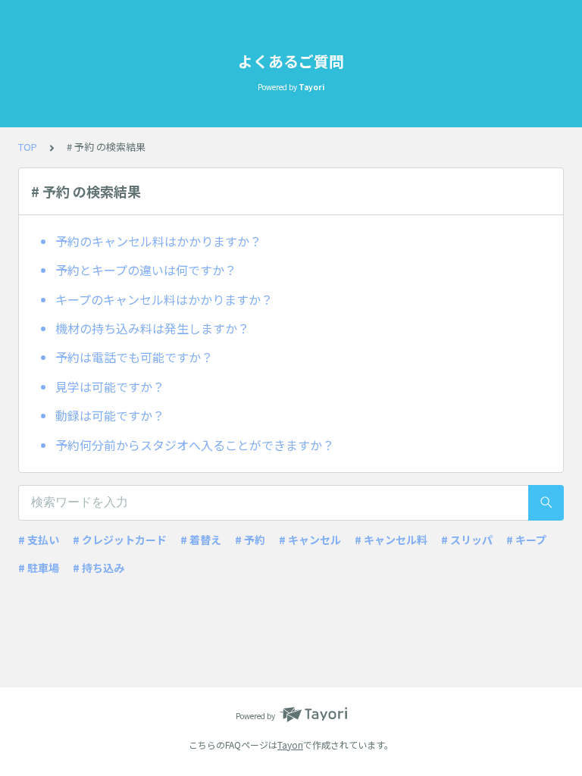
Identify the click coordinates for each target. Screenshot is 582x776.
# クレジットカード (120, 539)
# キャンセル (310, 539)
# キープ (526, 539)
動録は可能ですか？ (109, 415)
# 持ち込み (98, 567)
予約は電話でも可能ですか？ (134, 357)
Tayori (290, 744)
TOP (27, 146)
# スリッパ (467, 539)
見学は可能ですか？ (109, 386)
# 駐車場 (38, 567)
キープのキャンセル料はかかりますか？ (164, 299)
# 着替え (200, 539)
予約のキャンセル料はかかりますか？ (158, 241)
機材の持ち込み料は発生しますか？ (152, 328)
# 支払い (38, 539)
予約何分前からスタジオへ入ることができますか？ (194, 445)
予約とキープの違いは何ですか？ (145, 270)
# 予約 (250, 539)
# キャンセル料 (391, 539)
